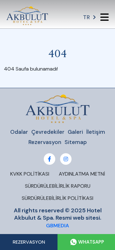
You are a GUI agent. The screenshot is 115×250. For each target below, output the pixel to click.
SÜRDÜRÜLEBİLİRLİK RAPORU (57, 186)
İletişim (95, 131)
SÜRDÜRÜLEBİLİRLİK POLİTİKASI (57, 198)
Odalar (19, 131)
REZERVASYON (29, 242)
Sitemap (76, 142)
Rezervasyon (44, 142)
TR (86, 17)
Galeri (75, 131)
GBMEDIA (57, 225)
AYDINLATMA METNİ (82, 173)
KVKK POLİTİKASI (29, 173)
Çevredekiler (48, 131)
